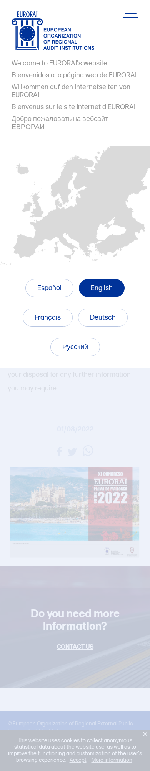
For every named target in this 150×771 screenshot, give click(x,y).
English (102, 288)
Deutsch (103, 318)
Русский (75, 347)
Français (48, 318)
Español (49, 288)
